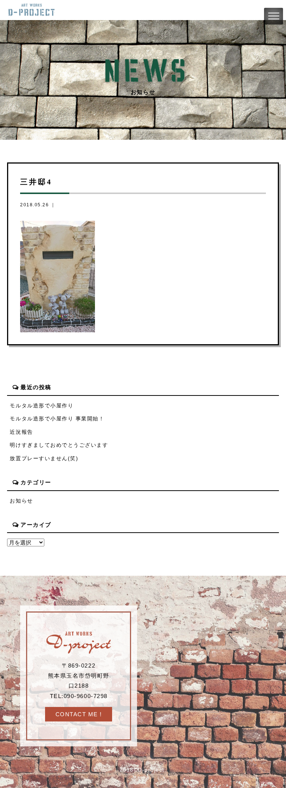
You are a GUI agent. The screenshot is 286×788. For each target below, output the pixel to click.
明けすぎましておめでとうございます (59, 445)
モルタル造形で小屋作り (41, 405)
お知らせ (21, 501)
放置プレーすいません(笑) (44, 458)
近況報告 (21, 432)
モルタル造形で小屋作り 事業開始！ (57, 419)
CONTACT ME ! (78, 714)
